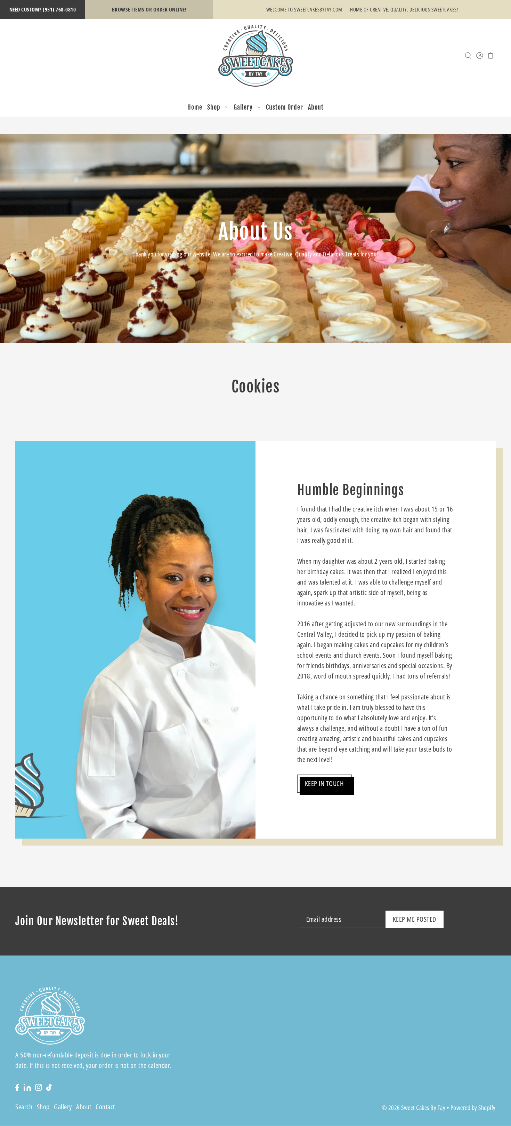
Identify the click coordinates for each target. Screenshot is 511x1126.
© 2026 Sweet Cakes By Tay (414, 1108)
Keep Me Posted (414, 919)
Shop (43, 1107)
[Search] (468, 55)
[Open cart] (491, 55)
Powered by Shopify (473, 1108)
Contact (105, 1107)
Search (23, 1107)
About (83, 1107)
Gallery (63, 1107)
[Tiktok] (49, 1086)
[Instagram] (38, 1086)
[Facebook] (17, 1086)
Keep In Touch (324, 783)
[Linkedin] (27, 1086)
